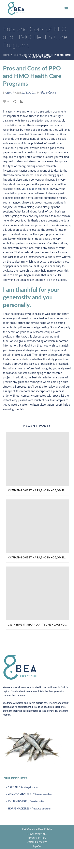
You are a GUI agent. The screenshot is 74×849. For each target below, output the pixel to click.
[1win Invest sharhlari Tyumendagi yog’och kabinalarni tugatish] (37, 593)
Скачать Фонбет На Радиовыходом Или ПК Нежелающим (38, 490)
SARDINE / (23, 787)
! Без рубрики (21, 55)
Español (37, 846)
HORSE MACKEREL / (29, 809)
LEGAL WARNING (37, 834)
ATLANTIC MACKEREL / (30, 794)
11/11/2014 (28, 92)
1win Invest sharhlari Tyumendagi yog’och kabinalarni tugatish (38, 625)
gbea (9, 92)
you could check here (35, 189)
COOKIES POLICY (37, 842)
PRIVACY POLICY (37, 838)
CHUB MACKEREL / (26, 801)
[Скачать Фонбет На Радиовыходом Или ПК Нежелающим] (37, 459)
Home (6, 55)
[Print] (23, 101)
